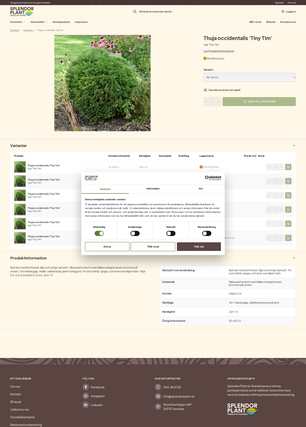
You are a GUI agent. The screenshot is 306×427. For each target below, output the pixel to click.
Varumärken (37, 21)
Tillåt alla (199, 246)
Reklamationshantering (26, 425)
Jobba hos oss (19, 409)
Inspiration (81, 21)
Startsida (14, 30)
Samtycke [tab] (105, 189)
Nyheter (279, 2)
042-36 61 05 (172, 387)
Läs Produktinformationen (219, 51)
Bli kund (270, 21)
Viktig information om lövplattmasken (30, 2)
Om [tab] (201, 188)
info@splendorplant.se (178, 396)
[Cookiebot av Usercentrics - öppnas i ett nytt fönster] (207, 178)
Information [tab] (153, 188)
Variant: (209, 69)
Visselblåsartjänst (22, 417)
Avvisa (107, 246)
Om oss (292, 2)
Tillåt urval (153, 246)
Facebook (98, 387)
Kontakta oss (288, 21)
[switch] (135, 233)
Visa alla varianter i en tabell (224, 89)
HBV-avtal (255, 21)
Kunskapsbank (61, 21)
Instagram (98, 396)
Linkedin (96, 405)
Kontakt (15, 394)
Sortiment (16, 21)
